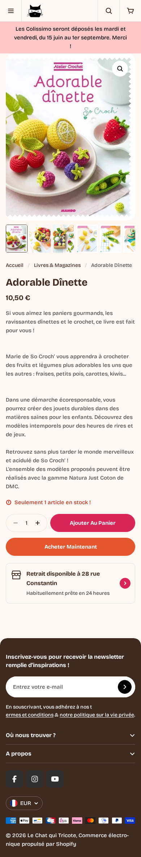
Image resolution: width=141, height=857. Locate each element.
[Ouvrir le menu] (11, 11)
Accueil (15, 265)
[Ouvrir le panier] (130, 11)
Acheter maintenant (70, 547)
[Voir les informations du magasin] (125, 583)
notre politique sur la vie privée (97, 715)
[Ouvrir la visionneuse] (120, 69)
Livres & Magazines (57, 265)
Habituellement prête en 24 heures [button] (68, 593)
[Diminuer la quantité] (13, 523)
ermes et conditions (30, 715)
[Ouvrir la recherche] (108, 11)
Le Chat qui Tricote (51, 835)
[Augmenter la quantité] (39, 523)
